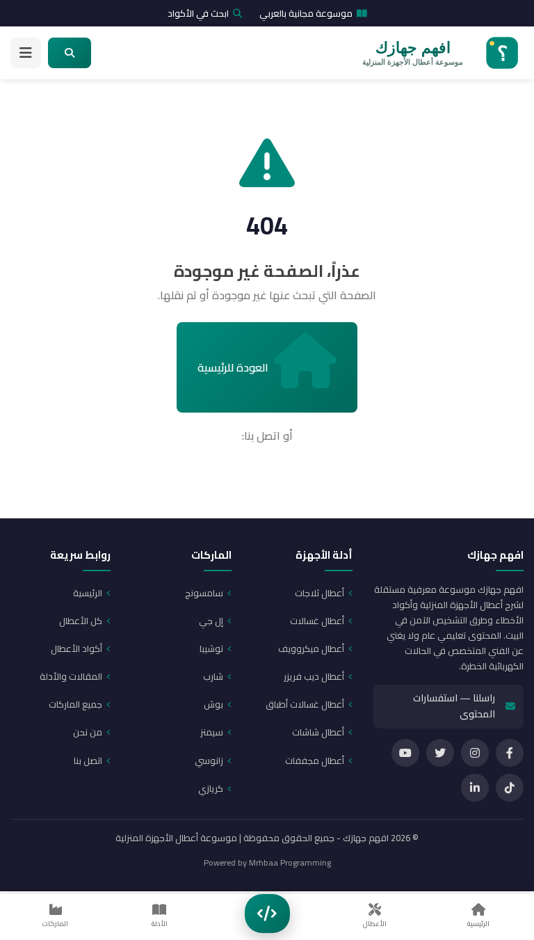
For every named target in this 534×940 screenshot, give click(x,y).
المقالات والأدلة (71, 676)
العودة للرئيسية (232, 367)
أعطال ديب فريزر (314, 676)
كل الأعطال (80, 620)
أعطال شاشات (318, 732)
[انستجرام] (475, 753)
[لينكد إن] (475, 788)
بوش (213, 704)
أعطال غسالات (317, 620)
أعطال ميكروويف (311, 648)
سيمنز (211, 732)
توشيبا (211, 648)
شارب (213, 676)
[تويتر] (440, 753)
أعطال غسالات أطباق (305, 704)
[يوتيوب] (405, 753)
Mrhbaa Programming (290, 862)
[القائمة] (25, 53)
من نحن (87, 732)
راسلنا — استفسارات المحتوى (454, 706)
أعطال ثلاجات (319, 592)
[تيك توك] (510, 788)
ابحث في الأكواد (198, 13)
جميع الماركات (75, 704)
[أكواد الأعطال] (267, 913)
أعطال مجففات (314, 760)
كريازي (210, 788)
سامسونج (204, 592)
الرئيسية (87, 592)
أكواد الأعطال (76, 648)
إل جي (211, 620)
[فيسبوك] (510, 753)
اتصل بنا (88, 760)
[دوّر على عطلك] (69, 53)
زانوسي (209, 760)
